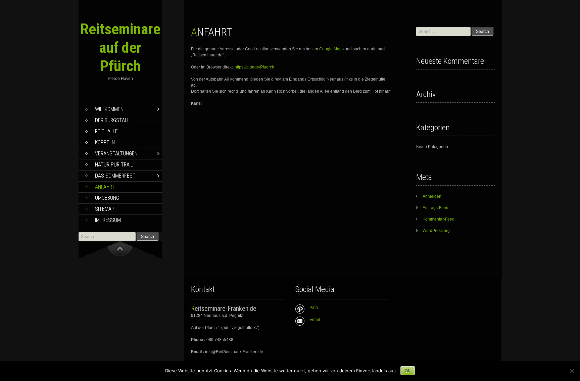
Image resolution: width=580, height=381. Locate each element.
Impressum (108, 220)
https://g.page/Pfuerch (254, 67)
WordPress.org (436, 230)
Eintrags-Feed (435, 207)
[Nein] (571, 371)
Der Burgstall (112, 120)
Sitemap (104, 209)
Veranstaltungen (116, 153)
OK (407, 371)
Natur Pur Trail (114, 164)
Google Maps (331, 49)
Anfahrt (105, 187)
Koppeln (105, 142)
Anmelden (432, 196)
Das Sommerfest (115, 176)
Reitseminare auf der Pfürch (120, 47)
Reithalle (106, 131)
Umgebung (107, 198)
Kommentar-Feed (438, 219)
